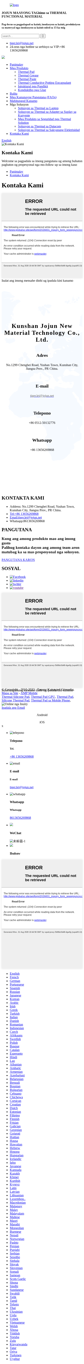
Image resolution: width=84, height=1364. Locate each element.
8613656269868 (20, 817)
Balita (13, 93)
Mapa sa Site (10, 693)
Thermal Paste (27, 79)
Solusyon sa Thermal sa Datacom (39, 126)
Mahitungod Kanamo (23, 101)
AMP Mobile (29, 693)
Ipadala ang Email (13, 707)
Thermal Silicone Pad (15, 696)
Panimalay (16, 64)
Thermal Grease (28, 75)
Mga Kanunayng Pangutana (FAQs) (33, 97)
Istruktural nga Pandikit (33, 86)
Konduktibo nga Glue (32, 90)
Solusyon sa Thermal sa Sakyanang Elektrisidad (49, 130)
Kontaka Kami (19, 133)
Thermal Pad (26, 72)
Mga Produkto (19, 68)
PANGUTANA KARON (18, 560)
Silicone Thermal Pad (15, 700)
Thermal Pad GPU (43, 696)
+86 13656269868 (22, 756)
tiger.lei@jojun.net (21, 787)
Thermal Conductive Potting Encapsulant (44, 82)
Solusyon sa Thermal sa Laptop (38, 108)
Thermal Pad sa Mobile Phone (50, 700)
